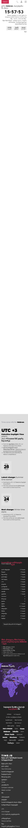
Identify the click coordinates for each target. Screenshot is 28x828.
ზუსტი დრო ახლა (6, 763)
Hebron (7, 732)
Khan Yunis (9, 734)
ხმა (2, 793)
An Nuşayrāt (17, 714)
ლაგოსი (3, 584)
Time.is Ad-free (6, 821)
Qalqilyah (20, 734)
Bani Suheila (18, 720)
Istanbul (3, 596)
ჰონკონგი (4, 613)
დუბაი (3, 603)
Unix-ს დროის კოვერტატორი (10, 814)
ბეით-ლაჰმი (12, 740)
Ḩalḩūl (18, 743)
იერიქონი (21, 740)
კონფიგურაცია (5, 818)
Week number (6, 790)
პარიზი (9, 28)
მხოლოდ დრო (6, 777)
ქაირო (3, 601)
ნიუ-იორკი (4, 574)
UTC (2, 581)
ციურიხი (3, 594)
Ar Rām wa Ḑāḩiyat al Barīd (13, 717)
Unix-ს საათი (5, 811)
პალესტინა (12, 709)
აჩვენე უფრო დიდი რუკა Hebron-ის (13, 676)
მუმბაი (3, 606)
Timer (3, 782)
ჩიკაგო (3, 572)
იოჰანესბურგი (5, 589)
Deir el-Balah (7, 728)
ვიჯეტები (4, 799)
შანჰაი (3, 611)
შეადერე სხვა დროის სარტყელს (12, 624)
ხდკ (2, 823)
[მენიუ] (26, 2)
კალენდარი (5, 785)
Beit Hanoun (18, 723)
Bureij (18, 725)
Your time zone (6, 769)
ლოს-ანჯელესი (5, 569)
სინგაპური (4, 608)
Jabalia (15, 731)
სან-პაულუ (4, 579)
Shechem (13, 737)
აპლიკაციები (5, 797)
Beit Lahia (10, 726)
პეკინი (16, 28)
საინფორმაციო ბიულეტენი (9, 805)
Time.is (5, 1)
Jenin (22, 731)
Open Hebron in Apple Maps (12, 681)
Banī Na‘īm (9, 723)
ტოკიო (23, 28)
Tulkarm (22, 737)
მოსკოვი (3, 599)
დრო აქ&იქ (4, 766)
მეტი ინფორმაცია (7, 20)
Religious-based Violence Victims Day (16, 17)
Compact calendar (7, 787)
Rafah (5, 737)
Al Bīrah (9, 714)
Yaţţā (5, 740)
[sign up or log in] (21, 2)
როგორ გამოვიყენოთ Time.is (10, 826)
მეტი (25, 31)
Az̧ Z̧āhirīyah (8, 720)
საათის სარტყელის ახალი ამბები (11, 802)
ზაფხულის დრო (6, 774)
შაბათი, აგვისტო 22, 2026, (17, 15)
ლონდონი (4, 586)
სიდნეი (3, 618)
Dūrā (16, 728)
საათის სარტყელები (7, 771)
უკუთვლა (4, 779)
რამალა (11, 743)
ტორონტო (4, 577)
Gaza (22, 729)
